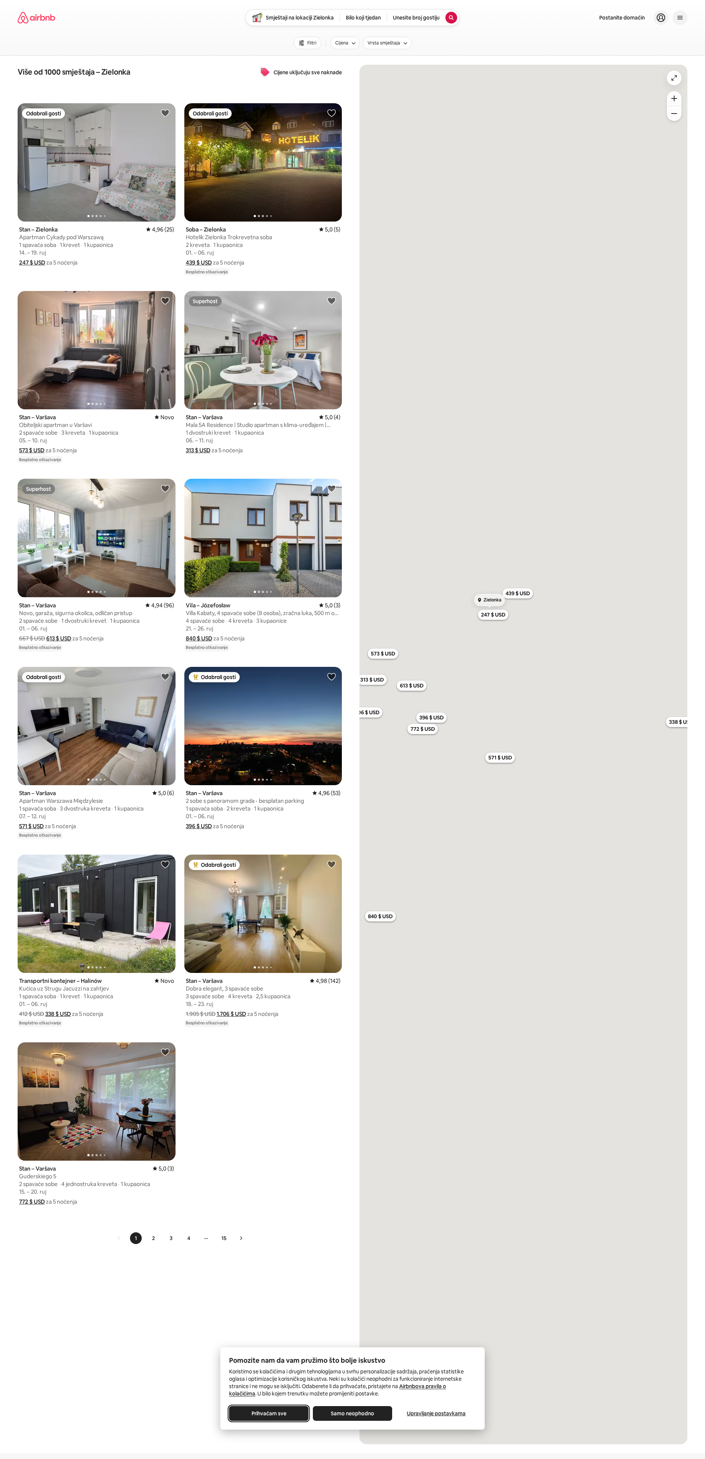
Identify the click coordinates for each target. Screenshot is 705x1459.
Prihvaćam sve (269, 1413)
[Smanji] (674, 113)
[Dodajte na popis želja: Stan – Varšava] (165, 300)
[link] (119, 1238)
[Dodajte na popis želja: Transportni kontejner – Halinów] (165, 864)
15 (224, 1238)
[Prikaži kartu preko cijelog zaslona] (674, 78)
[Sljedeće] (241, 1238)
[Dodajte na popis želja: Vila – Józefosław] (331, 488)
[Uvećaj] (674, 98)
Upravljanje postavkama (436, 1413)
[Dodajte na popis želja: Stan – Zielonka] (165, 113)
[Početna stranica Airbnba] (36, 17)
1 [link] (136, 1238)
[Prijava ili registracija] (661, 17)
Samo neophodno (352, 1413)
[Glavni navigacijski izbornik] (680, 17)
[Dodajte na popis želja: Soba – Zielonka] (331, 113)
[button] (32, 262)
